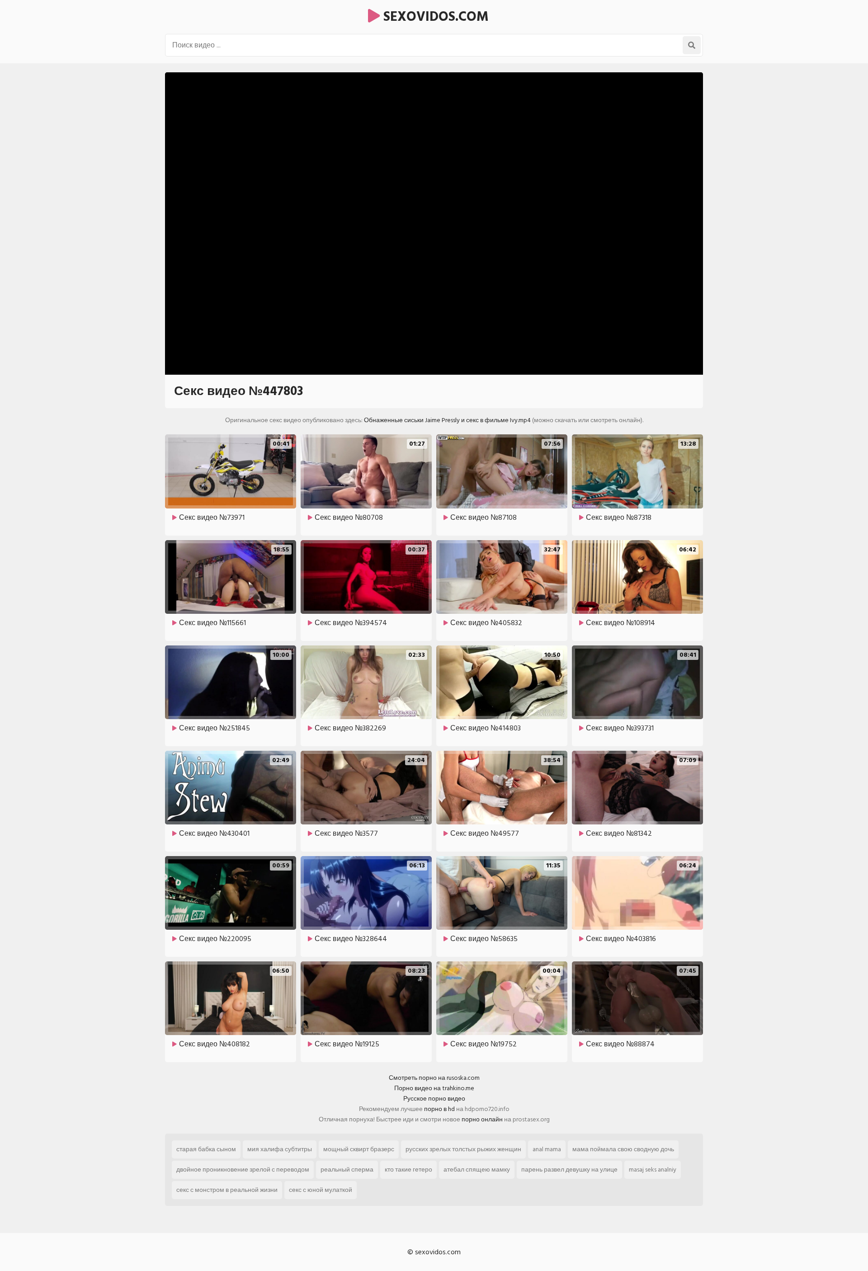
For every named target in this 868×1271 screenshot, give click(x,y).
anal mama (547, 1149)
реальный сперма (347, 1169)
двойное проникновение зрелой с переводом (242, 1169)
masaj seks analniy (652, 1169)
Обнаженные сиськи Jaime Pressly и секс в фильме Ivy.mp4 (447, 420)
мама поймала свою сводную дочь (623, 1149)
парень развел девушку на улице (569, 1169)
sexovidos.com (434, 17)
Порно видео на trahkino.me (434, 1088)
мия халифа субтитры (279, 1149)
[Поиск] (692, 45)
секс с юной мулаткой (320, 1190)
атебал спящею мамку (476, 1169)
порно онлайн (482, 1119)
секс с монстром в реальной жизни (227, 1190)
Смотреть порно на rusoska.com (434, 1078)
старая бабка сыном (206, 1149)
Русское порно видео (434, 1098)
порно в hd (439, 1109)
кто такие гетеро (408, 1169)
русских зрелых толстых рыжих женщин (463, 1149)
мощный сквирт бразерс (358, 1149)
